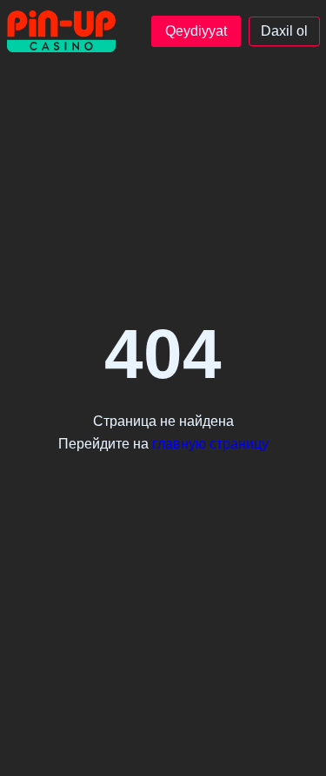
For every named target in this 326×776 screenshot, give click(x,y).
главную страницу (210, 443)
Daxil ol (284, 31)
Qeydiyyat (196, 31)
